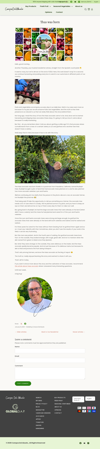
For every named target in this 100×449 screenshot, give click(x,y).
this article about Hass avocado (26, 266)
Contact (59, 12)
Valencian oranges (43, 413)
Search (38, 398)
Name (17, 347)
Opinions (48, 12)
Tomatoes (40, 422)
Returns (39, 401)
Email (17, 356)
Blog (38, 407)
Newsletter (40, 410)
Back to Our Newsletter (50, 332)
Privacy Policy (41, 404)
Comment (19, 366)
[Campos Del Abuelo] (14, 9)
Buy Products (30, 6)
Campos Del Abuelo (20, 443)
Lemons (38, 425)
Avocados (40, 416)
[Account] (91, 9)
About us (78, 6)
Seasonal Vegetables (61, 6)
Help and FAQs (63, 2)
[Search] (85, 9)
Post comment (23, 383)
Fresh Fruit (44, 6)
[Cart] (89, 9)
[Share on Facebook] (25, 324)
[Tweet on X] (21, 324)
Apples (38, 419)
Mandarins (40, 428)
